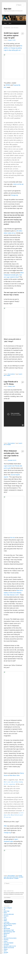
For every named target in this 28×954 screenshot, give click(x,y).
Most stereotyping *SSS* (9, 931)
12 (22, 451)
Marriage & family (8, 925)
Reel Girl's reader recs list (10, 946)
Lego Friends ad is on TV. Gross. (11, 382)
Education (6, 916)
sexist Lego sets (9, 878)
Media (5, 927)
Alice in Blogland (8, 908)
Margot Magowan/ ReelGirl (10, 923)
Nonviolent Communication (10, 938)
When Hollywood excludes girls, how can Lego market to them (14, 275)
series (5, 950)
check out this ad (18, 184)
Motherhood (6, 933)
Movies (5, 935)
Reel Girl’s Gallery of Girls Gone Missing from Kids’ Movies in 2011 (13, 592)
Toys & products (11, 374)
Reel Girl (7, 8)
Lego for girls (9, 877)
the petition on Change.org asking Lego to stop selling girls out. (13, 48)
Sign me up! (8, 901)
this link (12, 537)
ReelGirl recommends (9, 947)
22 (22, 382)
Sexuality (6, 952)
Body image (6, 911)
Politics (5, 941)
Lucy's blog (6, 922)
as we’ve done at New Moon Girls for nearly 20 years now (13, 815)
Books (5, 912)
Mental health (7, 928)
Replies (8, 375)
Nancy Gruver (15, 877)
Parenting (6, 939)
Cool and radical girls (9, 914)
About (10, 23)
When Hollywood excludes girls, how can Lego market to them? (11, 454)
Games (5, 919)
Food (5, 917)
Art (4, 909)
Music (5, 936)
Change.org (14, 195)
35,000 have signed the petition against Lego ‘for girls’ (11, 35)
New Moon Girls (14, 775)
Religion (6, 949)
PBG (5, 826)
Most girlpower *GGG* (9, 930)
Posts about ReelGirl (8, 943)
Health (5, 920)
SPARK (8, 85)
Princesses (6, 944)
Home (5, 23)
